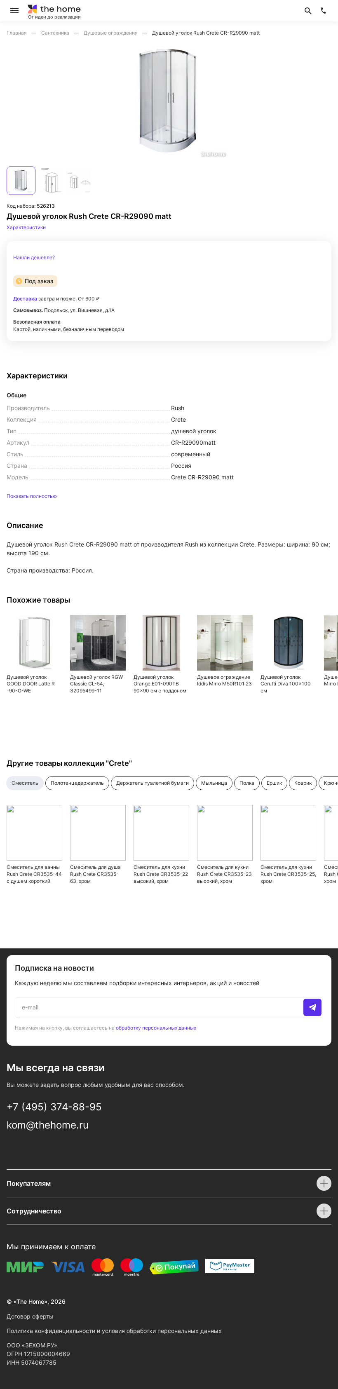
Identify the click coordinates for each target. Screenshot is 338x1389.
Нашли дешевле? (34, 257)
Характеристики (26, 227)
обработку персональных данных (156, 1028)
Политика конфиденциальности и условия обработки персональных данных (114, 1330)
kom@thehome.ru (48, 1125)
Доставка (25, 299)
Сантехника (55, 33)
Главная (17, 33)
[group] (169, 100)
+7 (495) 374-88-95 (54, 1107)
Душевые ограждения (111, 33)
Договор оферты (30, 1316)
